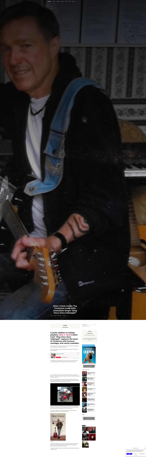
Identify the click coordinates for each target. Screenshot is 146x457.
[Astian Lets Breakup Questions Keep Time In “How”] (84, 405)
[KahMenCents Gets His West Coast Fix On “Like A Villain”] (84, 373)
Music (51, 315)
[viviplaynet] (49, 1)
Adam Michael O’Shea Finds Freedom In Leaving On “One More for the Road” (91, 383)
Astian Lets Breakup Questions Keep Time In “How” (91, 404)
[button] (144, 448)
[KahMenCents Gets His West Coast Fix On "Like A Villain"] (92, 430)
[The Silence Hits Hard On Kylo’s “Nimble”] (84, 389)
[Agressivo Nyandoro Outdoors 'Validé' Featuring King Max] (85, 437)
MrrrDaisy (60, 315)
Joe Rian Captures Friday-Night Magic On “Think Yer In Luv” (91, 410)
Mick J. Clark (64, 335)
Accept (129, 453)
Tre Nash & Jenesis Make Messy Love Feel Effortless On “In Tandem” (91, 394)
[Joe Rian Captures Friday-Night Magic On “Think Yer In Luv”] (84, 410)
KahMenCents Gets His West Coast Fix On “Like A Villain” (91, 373)
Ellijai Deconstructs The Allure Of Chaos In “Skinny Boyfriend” (91, 378)
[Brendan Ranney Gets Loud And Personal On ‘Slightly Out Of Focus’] (84, 399)
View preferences (141, 453)
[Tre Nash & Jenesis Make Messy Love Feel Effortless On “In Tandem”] (84, 394)
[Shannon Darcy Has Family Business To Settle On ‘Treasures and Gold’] (85, 444)
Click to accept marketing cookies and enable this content (65, 394)
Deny (135, 453)
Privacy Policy (136, 455)
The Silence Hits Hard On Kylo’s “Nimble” (91, 389)
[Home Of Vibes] (92, 437)
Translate (88, 326)
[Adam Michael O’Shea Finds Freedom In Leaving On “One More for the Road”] (84, 384)
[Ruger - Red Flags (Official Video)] (85, 430)
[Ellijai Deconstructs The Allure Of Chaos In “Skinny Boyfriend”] (84, 378)
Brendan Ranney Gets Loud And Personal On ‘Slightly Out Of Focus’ (91, 399)
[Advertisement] (65, 368)
